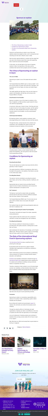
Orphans (28, 327)
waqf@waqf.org (27, 401)
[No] (46, 412)
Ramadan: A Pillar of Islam (39, 349)
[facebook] (36, 406)
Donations (11, 258)
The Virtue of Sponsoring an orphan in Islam (22, 45)
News (24, 327)
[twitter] (38, 406)
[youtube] (42, 406)
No (22, 414)
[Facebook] (4, 328)
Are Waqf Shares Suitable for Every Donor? (7, 350)
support (32, 303)
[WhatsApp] (12, 328)
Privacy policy (27, 414)
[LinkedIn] (10, 328)
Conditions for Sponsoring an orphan (20, 46)
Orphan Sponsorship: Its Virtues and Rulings (24, 350)
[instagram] (40, 406)
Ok (19, 414)
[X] (7, 328)
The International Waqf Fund (15, 242)
